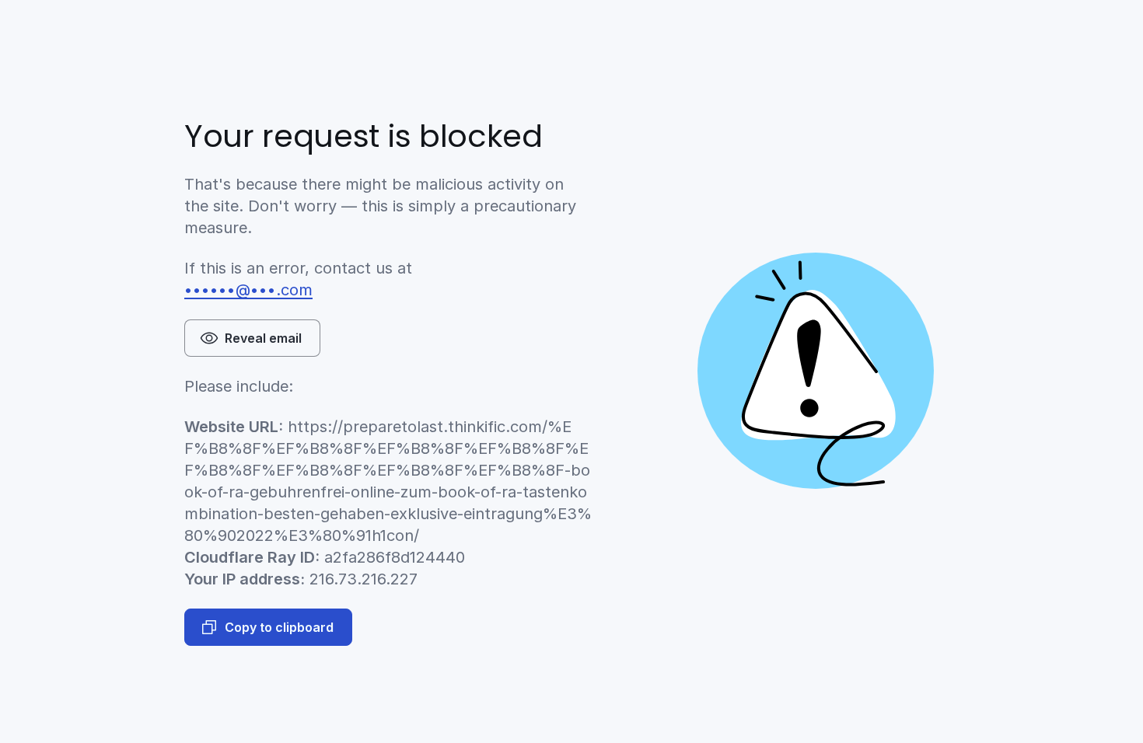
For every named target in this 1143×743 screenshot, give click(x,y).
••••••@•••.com (248, 290)
